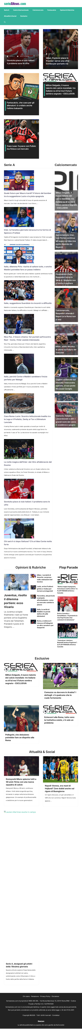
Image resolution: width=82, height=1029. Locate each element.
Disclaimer (55, 996)
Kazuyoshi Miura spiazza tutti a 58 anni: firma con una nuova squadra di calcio (21, 782)
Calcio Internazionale (21, 10)
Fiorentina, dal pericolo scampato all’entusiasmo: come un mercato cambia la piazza (46, 600)
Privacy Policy (45, 996)
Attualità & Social (10, 16)
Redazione (35, 996)
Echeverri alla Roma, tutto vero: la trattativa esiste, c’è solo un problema (59, 720)
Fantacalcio (51, 10)
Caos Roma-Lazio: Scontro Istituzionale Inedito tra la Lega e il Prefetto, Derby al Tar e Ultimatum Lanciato (27, 419)
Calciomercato (38, 10)
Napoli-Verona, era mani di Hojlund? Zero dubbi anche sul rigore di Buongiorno (59, 789)
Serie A (6, 10)
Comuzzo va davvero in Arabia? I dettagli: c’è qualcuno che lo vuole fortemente (60, 695)
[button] (5, 22)
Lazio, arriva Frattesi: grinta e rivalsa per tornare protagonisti (45, 588)
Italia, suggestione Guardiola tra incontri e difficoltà (28, 303)
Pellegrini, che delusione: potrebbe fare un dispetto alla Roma (19, 738)
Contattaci (56, 1015)
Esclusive (23, 16)
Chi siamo (26, 996)
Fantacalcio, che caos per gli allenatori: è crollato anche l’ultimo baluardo (20, 105)
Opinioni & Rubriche (67, 10)
